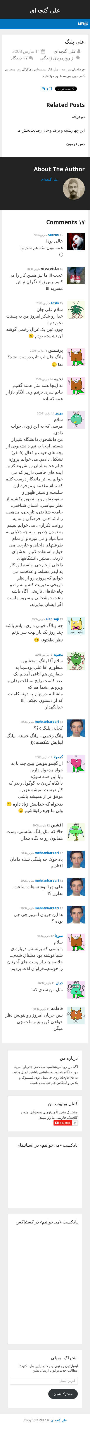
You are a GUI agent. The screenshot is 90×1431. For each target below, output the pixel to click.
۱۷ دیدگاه (19, 58)
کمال (59, 983)
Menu (83, 24)
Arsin (54, 303)
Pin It (46, 89)
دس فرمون (75, 143)
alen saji (52, 619)
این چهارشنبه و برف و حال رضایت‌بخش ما (51, 130)
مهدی (59, 413)
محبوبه (58, 654)
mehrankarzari (47, 721)
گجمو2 (58, 757)
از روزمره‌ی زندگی (57, 58)
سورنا (59, 935)
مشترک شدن (63, 1394)
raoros (53, 234)
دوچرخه (78, 116)
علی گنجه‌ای (45, 10)
